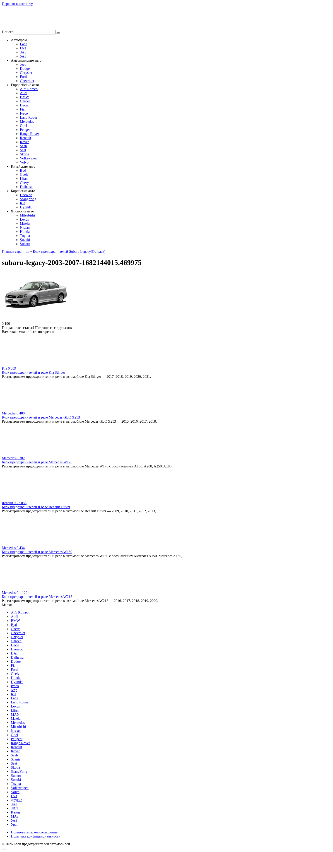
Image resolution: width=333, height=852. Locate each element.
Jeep (23, 64)
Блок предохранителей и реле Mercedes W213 (37, 597)
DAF (14, 653)
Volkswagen (29, 158)
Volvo (24, 162)
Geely (24, 174)
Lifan (24, 179)
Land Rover (28, 117)
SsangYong (28, 199)
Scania (15, 759)
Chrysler (26, 73)
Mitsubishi (27, 215)
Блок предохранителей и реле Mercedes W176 (37, 462)
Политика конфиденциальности (35, 836)
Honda (25, 231)
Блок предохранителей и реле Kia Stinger (33, 372)
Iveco (24, 113)
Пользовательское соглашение (34, 832)
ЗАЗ (23, 52)
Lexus (24, 219)
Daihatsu (26, 187)
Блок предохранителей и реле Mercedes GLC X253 (41, 417)
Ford (23, 77)
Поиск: (8, 32)
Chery (24, 183)
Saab (23, 146)
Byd (23, 170)
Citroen (25, 101)
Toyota (25, 236)
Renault (25, 138)
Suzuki (25, 240)
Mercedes (27, 121)
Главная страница (15, 251)
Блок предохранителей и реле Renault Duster (36, 507)
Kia (22, 203)
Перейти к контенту (17, 4)
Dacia (24, 105)
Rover (24, 142)
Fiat (22, 109)
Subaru (25, 244)
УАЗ (23, 56)
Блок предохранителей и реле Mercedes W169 (37, 552)
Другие (16, 800)
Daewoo (26, 195)
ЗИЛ (14, 808)
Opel (23, 126)
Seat (23, 150)
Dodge (25, 68)
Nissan (25, 227)
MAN (15, 714)
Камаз (15, 812)
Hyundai (26, 207)
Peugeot (25, 130)
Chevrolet (27, 81)
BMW (24, 97)
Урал (14, 824)
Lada (23, 44)
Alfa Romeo (29, 89)
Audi (23, 93)
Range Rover (29, 134)
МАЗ (15, 816)
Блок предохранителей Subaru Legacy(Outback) (69, 251)
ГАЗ (23, 48)
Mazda (25, 223)
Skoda (24, 154)
